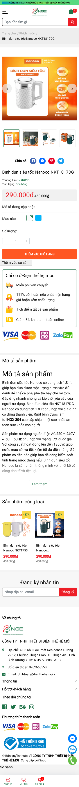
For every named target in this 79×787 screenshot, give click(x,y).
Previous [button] (7, 88)
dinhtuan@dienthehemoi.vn (37, 674)
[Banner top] (39, 2)
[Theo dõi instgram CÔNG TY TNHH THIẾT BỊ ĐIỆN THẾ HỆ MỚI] (31, 707)
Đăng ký (67, 592)
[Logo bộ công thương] (24, 743)
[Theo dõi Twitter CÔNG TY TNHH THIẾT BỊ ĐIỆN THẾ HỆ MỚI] (13, 707)
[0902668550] (72, 760)
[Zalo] (72, 749)
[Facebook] (72, 738)
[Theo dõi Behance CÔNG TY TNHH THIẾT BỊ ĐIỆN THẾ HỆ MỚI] (23, 707)
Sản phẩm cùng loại (23, 501)
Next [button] (72, 88)
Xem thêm (39, 484)
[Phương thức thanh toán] (37, 336)
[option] (39, 88)
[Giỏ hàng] (71, 12)
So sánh (6, 767)
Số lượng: (9, 231)
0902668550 (38, 667)
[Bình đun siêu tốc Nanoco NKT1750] (16, 525)
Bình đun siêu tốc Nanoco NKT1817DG (47, 550)
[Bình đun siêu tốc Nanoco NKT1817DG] (39, 88)
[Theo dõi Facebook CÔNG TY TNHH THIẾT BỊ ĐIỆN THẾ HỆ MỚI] (4, 707)
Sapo (42, 760)
